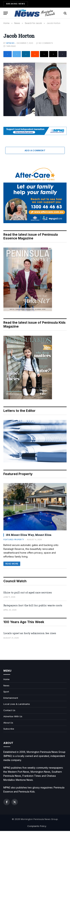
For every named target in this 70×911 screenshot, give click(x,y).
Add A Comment (35, 150)
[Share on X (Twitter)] (17, 54)
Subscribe (8, 728)
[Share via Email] (53, 54)
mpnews (10, 43)
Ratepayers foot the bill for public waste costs (32, 605)
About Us (8, 722)
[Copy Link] (62, 54)
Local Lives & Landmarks (16, 704)
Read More (11, 563)
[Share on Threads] (44, 54)
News (6, 685)
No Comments (46, 43)
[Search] (65, 13)
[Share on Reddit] (35, 54)
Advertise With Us (12, 716)
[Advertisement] (35, 871)
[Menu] (5, 13)
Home (6, 679)
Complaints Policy (36, 826)
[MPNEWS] (35, 13)
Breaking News (15, 4)
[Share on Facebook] (7, 54)
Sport (6, 691)
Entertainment (10, 698)
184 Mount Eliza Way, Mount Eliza (28, 534)
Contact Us (9, 710)
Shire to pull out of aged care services (27, 592)
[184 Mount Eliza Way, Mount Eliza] (35, 506)
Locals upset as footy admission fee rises (29, 633)
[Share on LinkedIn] (26, 54)
